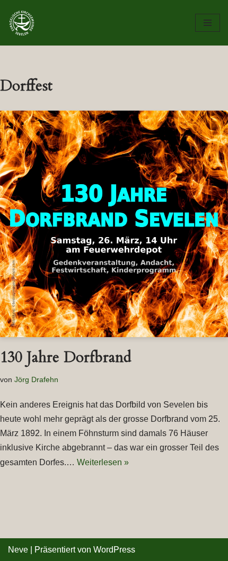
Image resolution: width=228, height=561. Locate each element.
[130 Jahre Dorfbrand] (114, 224)
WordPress (114, 549)
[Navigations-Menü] (207, 23)
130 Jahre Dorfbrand (65, 357)
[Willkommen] (24, 22)
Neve (18, 549)
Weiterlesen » (103, 462)
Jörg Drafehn (36, 379)
